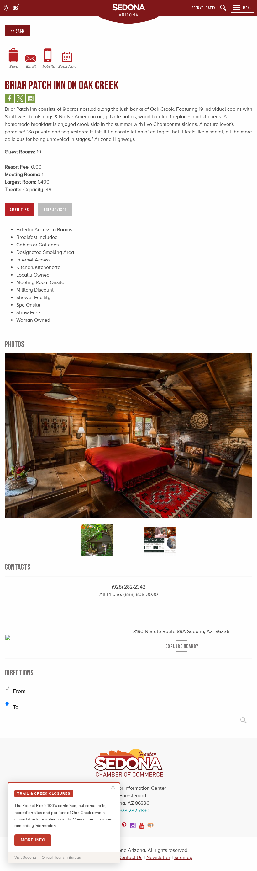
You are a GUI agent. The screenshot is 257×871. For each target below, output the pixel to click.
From (18, 691)
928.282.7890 (134, 811)
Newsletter (158, 857)
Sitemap (183, 857)
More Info (33, 840)
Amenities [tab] (19, 209)
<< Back (17, 30)
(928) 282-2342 (128, 587)
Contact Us (130, 857)
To (14, 707)
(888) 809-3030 (140, 594)
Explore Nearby (181, 645)
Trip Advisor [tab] (55, 209)
